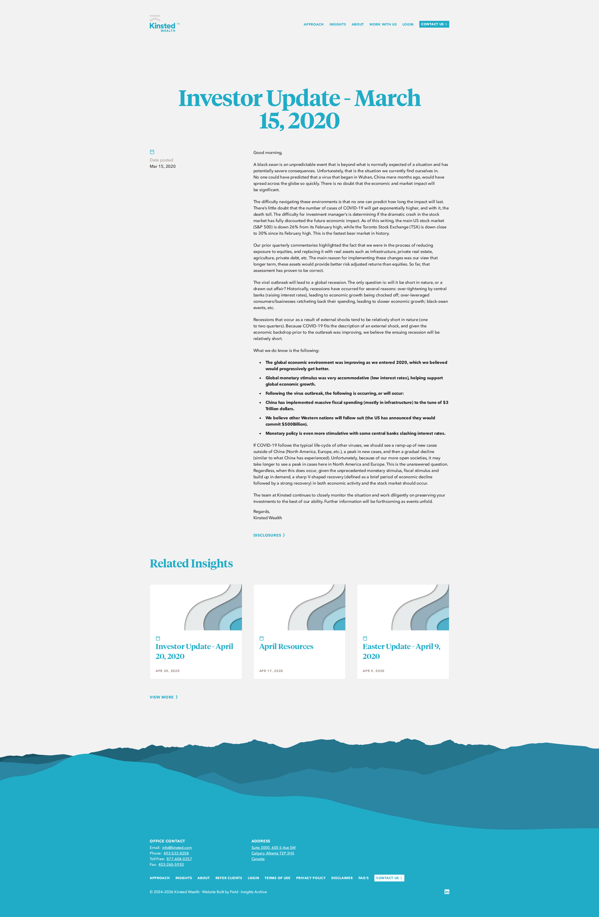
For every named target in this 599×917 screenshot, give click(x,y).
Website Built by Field (220, 891)
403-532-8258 (176, 853)
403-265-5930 (171, 864)
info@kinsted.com (177, 847)
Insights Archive (254, 891)
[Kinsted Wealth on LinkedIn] (447, 891)
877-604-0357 (179, 858)
